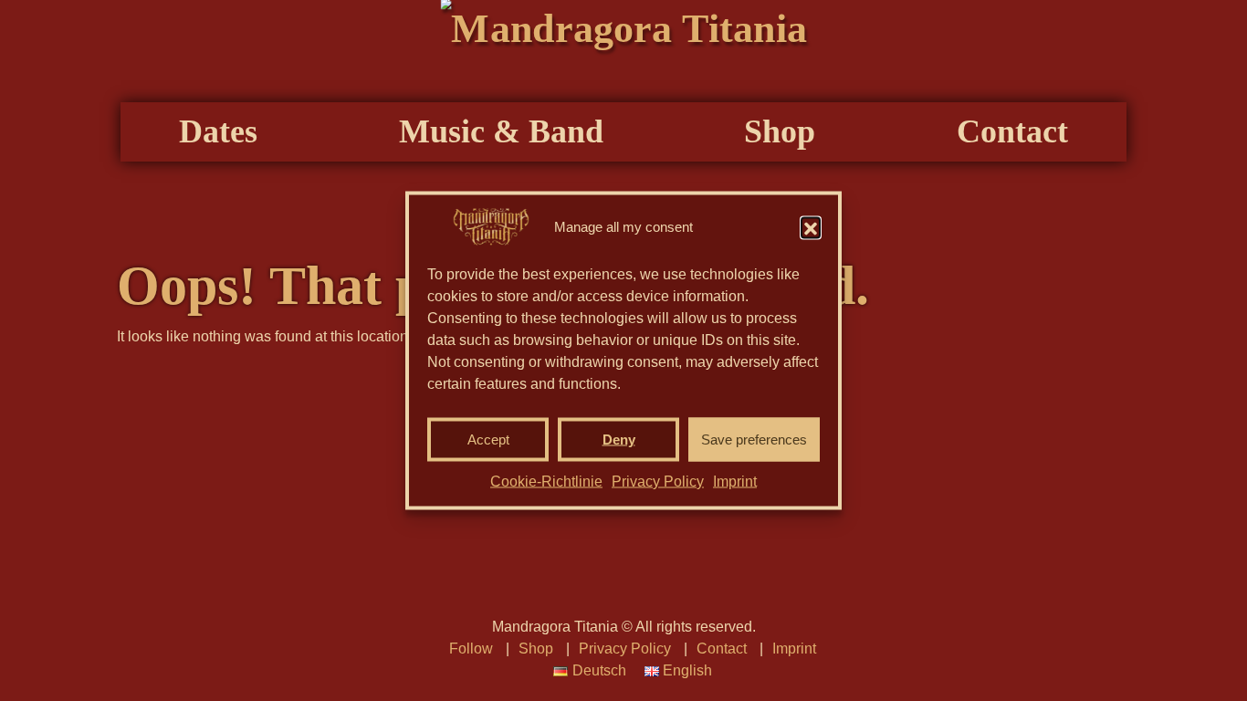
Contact (1012, 131)
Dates (218, 131)
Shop (779, 131)
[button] (811, 227)
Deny (619, 439)
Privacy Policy (658, 481)
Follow (471, 648)
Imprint (735, 481)
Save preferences (754, 439)
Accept (488, 439)
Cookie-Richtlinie (546, 481)
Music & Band (501, 131)
